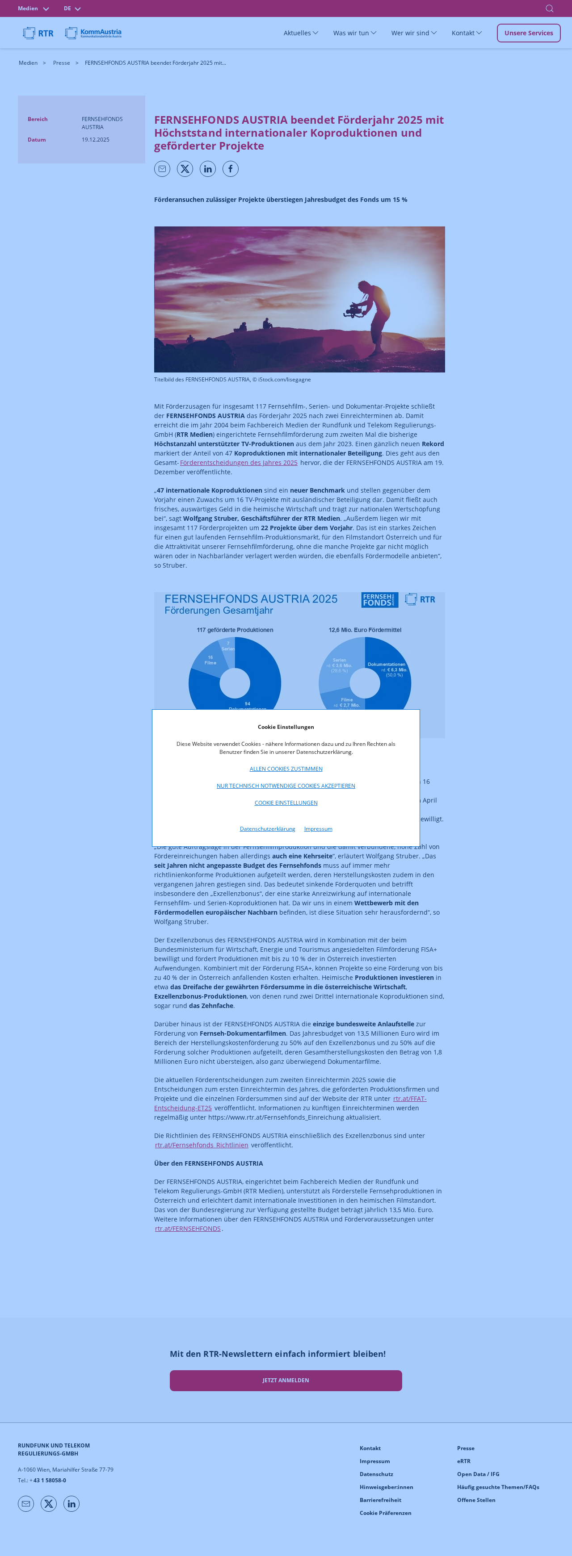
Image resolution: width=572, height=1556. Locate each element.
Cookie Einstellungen (286, 803)
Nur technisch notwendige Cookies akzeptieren (286, 786)
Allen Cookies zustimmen (286, 769)
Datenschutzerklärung (267, 828)
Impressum (318, 828)
